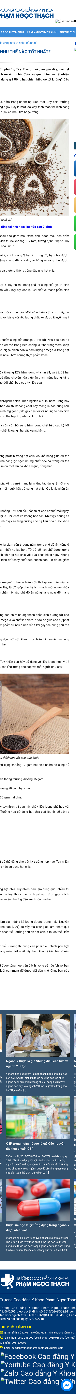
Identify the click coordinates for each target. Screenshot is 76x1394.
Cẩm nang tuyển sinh (41, 32)
